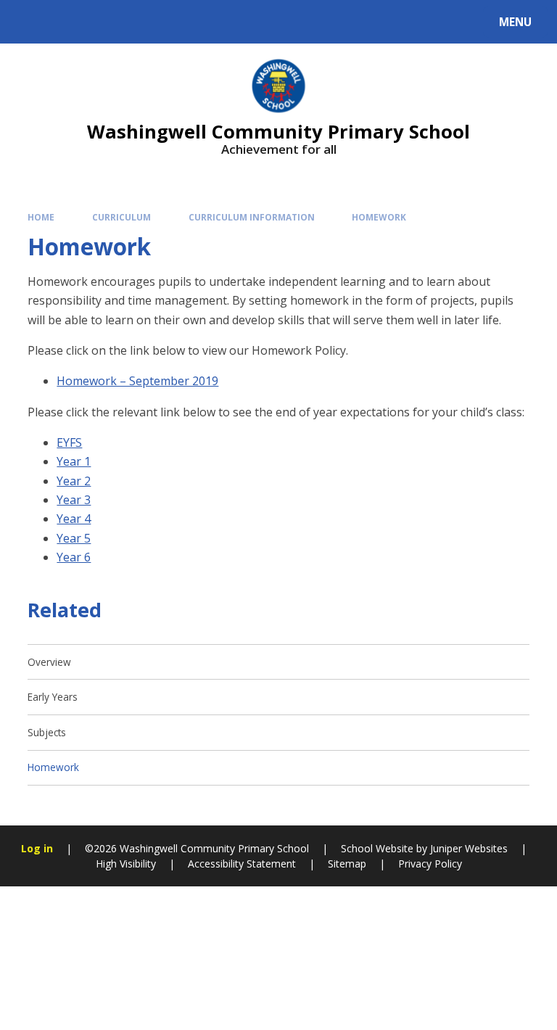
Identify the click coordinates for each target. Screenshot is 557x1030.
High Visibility (126, 863)
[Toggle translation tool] (65, 22)
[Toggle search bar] (28, 22)
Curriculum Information (252, 217)
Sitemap (347, 863)
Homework (379, 217)
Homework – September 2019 (137, 381)
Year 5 (74, 538)
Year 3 (74, 500)
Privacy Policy (430, 863)
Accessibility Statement (242, 863)
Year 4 (74, 519)
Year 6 (74, 557)
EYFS (69, 442)
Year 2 (74, 481)
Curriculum (121, 217)
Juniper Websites (467, 848)
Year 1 (74, 461)
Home (41, 217)
